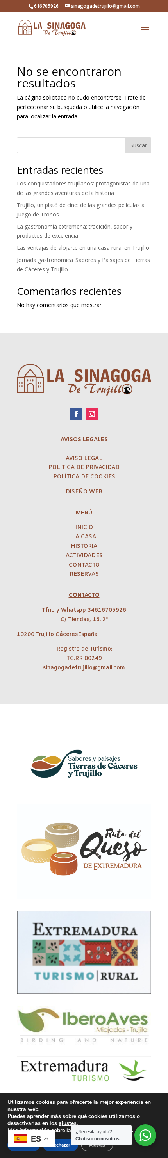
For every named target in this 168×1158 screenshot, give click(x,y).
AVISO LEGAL (84, 458)
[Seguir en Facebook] (76, 414)
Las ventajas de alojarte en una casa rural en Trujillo (83, 247)
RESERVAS (84, 574)
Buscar (138, 145)
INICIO (84, 527)
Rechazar (60, 1145)
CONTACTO (84, 565)
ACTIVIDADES (84, 556)
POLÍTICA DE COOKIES (84, 477)
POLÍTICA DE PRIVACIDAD (84, 467)
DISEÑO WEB (84, 492)
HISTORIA (84, 546)
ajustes (68, 1123)
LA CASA (84, 537)
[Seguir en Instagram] (92, 414)
